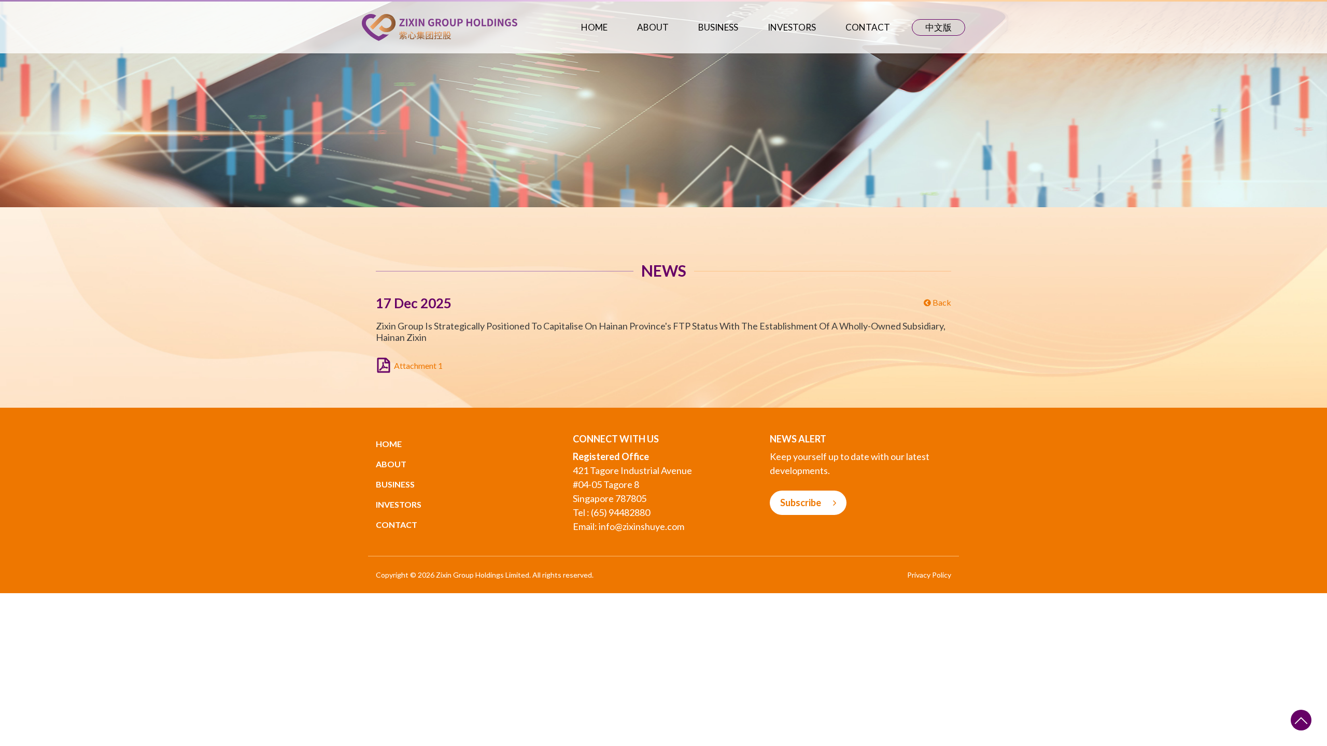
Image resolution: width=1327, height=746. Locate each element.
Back (941, 302)
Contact (867, 27)
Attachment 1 (418, 365)
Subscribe (801, 502)
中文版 (938, 27)
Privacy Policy (929, 574)
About (653, 27)
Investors (792, 27)
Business (718, 27)
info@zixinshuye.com (641, 526)
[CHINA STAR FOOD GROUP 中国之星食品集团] (439, 26)
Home (594, 27)
